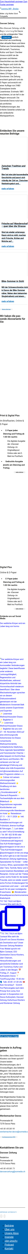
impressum (4, 1212)
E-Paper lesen (6, 37)
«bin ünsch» (11, 1240)
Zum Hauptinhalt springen (11, 1)
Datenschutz (12, 1212)
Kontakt (9, 1248)
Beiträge (9, 1225)
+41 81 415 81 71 (7, 1168)
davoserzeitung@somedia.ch (12, 1171)
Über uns (9, 1229)
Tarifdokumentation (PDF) (8, 1137)
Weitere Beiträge (6, 309)
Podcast (9, 1244)
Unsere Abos (12, 1233)
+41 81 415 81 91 (7, 1129)
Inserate (9, 1236)
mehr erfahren (19, 472)
